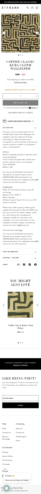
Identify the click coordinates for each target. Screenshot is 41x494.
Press (18, 441)
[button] (37, 8)
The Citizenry (7, 460)
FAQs (4, 428)
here (20, 230)
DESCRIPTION (8, 127)
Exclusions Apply (20, 82)
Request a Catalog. (20, 365)
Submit (20, 405)
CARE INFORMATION (10, 252)
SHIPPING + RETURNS (11, 258)
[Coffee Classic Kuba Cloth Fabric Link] (20, 305)
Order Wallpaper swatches (19, 121)
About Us (19, 428)
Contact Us (6, 432)
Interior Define (7, 456)
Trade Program (21, 436)
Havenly (5, 452)
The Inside (6, 464)
